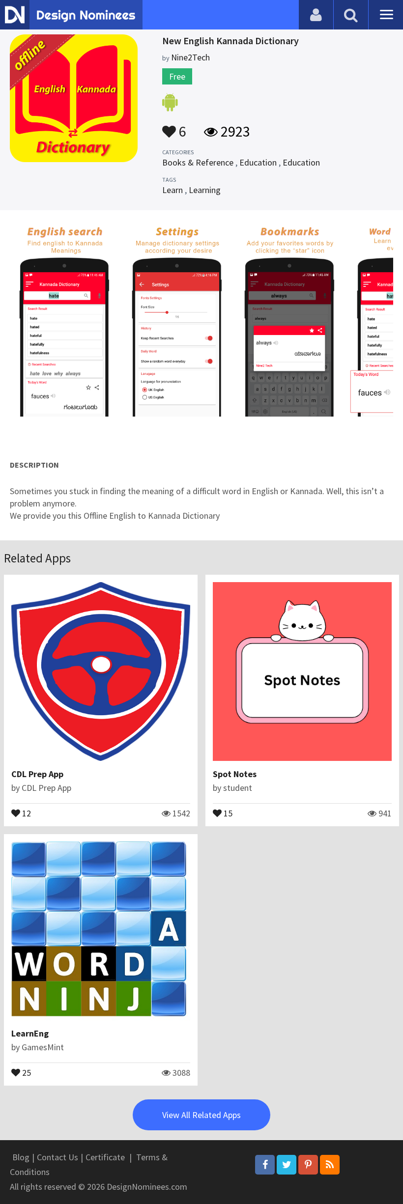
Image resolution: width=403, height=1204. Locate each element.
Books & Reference (197, 162)
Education (258, 162)
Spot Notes (235, 774)
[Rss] (330, 1165)
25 (25, 1072)
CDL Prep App (37, 774)
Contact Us (57, 1157)
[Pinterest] (308, 1165)
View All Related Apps (201, 1114)
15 (227, 812)
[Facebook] (265, 1165)
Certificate (105, 1157)
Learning (205, 190)
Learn (172, 190)
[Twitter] (286, 1165)
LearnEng (30, 1033)
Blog (20, 1157)
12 (25, 812)
